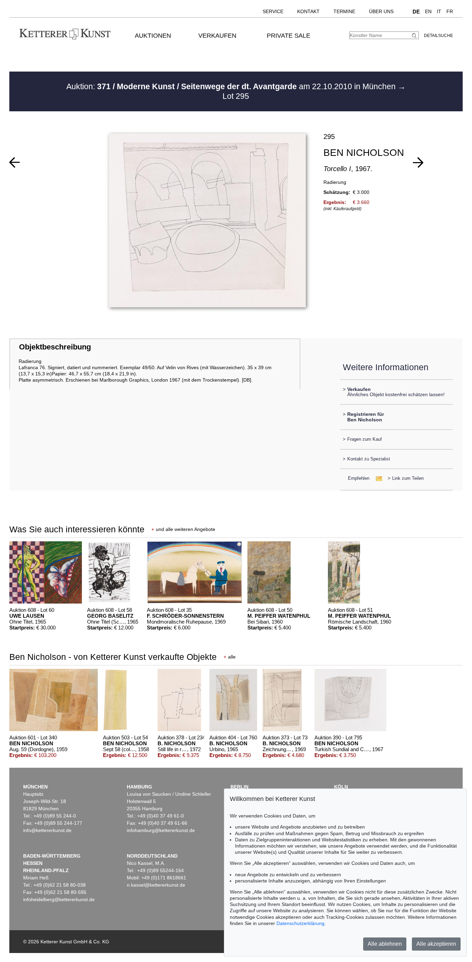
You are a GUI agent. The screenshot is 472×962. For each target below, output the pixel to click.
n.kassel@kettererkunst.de (156, 885)
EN (428, 11)
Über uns (381, 11)
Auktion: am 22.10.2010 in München (232, 86)
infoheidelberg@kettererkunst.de (59, 899)
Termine (344, 11)
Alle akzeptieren (436, 944)
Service (273, 11)
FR (449, 11)
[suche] (415, 35)
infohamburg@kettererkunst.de (161, 830)
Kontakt (308, 11)
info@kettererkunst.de (47, 830)
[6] (418, 162)
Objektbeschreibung (55, 347)
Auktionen (153, 35)
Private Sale (288, 35)
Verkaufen (217, 35)
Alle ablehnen (385, 944)
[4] (14, 162)
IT (439, 11)
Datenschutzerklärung (300, 923)
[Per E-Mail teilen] (377, 478)
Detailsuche (438, 35)
